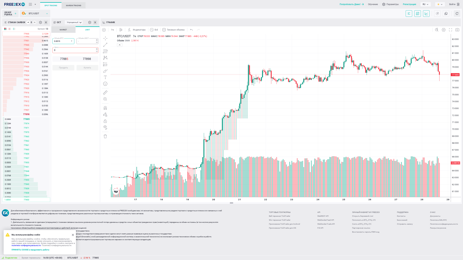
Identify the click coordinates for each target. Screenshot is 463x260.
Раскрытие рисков (438, 228)
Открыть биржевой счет (362, 216)
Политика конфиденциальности (444, 224)
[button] (72, 41)
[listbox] (425, 4)
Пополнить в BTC (359, 220)
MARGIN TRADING (73, 5)
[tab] (63, 29)
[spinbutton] (87, 41)
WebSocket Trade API (326, 224)
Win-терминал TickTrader (279, 220)
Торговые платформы (280, 212)
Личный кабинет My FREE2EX (366, 212)
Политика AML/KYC (438, 220)
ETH (370, 220)
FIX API (320, 228)
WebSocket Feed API (325, 220)
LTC (374, 220)
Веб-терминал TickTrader (279, 216)
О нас (433, 212)
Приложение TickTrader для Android (284, 224)
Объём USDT (83, 38)
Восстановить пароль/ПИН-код (365, 232)
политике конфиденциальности (26, 245)
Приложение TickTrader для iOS (282, 228)
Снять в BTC (357, 224)
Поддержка (403, 212)
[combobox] (63, 41)
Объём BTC (59, 38)
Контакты (401, 216)
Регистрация (409, 4)
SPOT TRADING (50, 5)
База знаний (402, 220)
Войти (452, 4)
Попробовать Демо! (350, 4)
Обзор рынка (8, 13)
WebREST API (323, 216)
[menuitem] (74, 22)
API (318, 212)
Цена (56, 47)
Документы (435, 216)
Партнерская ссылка (361, 228)
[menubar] (74, 22)
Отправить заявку (405, 224)
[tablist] (75, 49)
